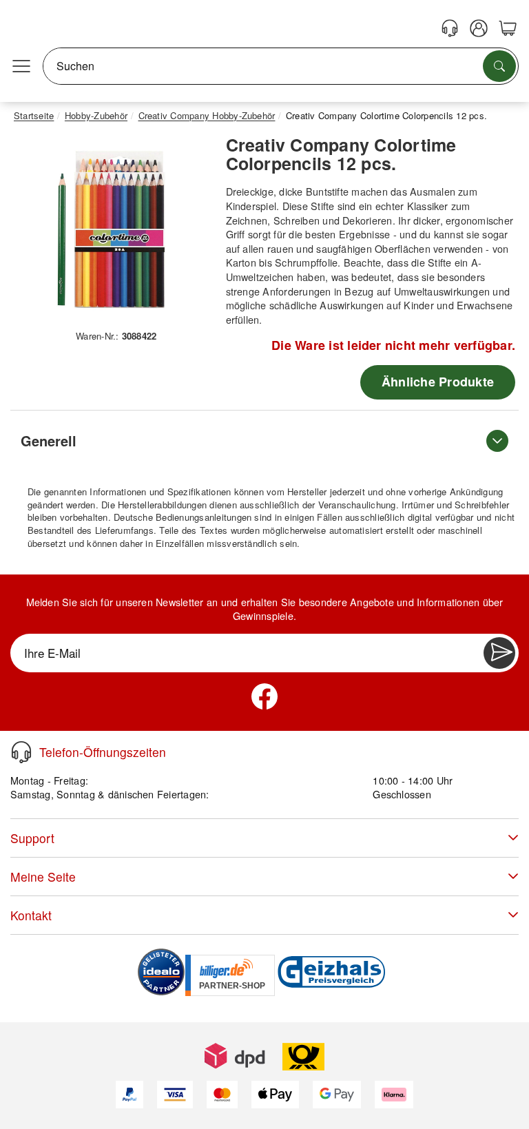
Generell (48, 440)
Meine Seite (43, 876)
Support (32, 838)
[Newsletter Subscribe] (499, 653)
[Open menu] (21, 66)
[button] (111, 230)
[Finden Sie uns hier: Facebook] (264, 696)
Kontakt (31, 915)
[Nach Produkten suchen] (499, 66)
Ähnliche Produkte (438, 382)
